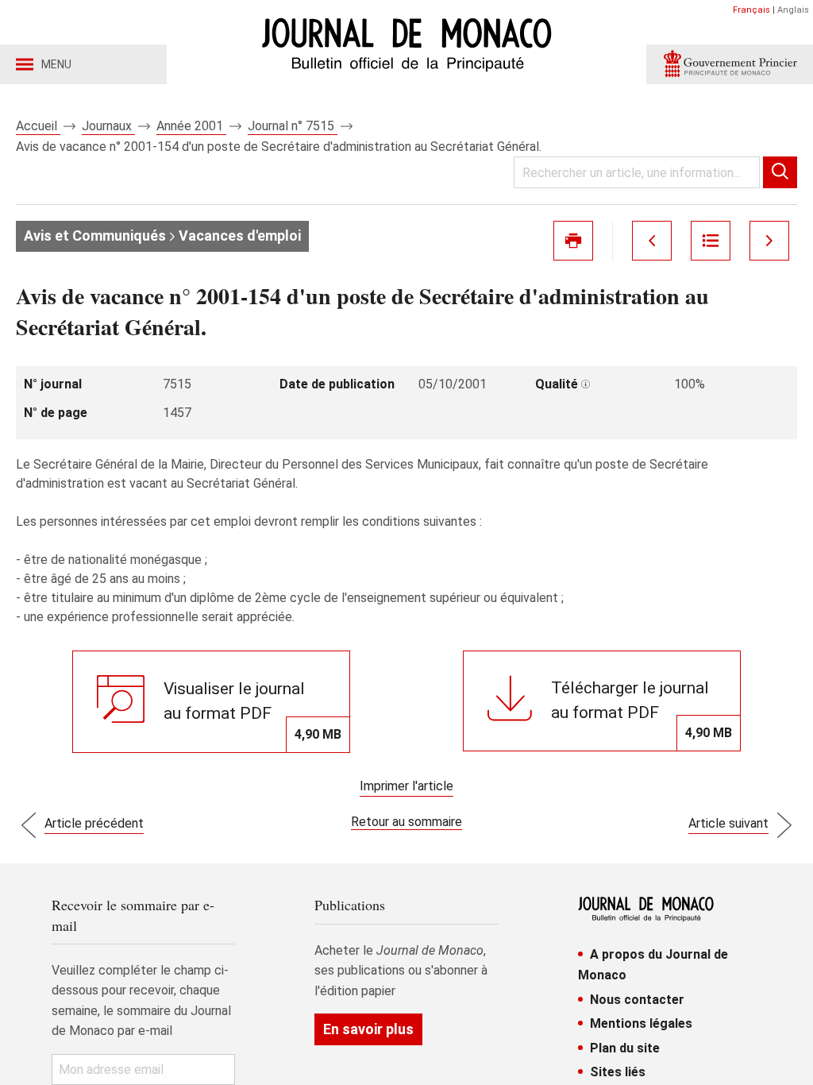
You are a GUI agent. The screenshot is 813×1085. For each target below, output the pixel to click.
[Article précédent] (652, 241)
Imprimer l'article (406, 785)
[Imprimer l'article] (573, 241)
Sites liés (617, 1071)
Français (751, 10)
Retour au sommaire (406, 821)
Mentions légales (641, 1023)
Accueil (38, 125)
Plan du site (625, 1048)
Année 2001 (191, 125)
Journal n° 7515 (292, 125)
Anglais (793, 10)
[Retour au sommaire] (710, 241)
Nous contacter (637, 999)
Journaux (108, 125)
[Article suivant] (769, 241)
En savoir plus (368, 1029)
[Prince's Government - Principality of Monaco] (729, 64)
